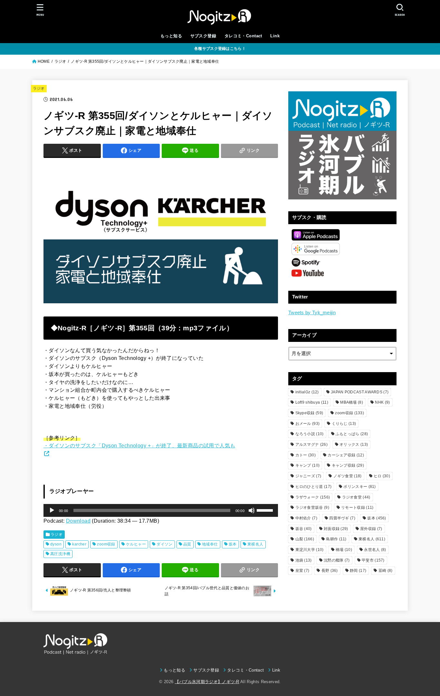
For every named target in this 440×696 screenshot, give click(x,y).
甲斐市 (373, 560)
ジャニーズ (308, 476)
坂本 (233, 544)
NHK (382, 402)
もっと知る (171, 35)
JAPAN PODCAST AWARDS (359, 392)
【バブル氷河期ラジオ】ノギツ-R (207, 681)
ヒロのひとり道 (313, 486)
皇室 (302, 570)
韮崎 (385, 570)
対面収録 (336, 529)
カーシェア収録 (346, 455)
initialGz (307, 392)
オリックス (354, 444)
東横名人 (255, 544)
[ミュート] (251, 510)
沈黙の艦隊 (337, 560)
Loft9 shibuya (311, 402)
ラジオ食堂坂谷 (312, 507)
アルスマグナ (311, 444)
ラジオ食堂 (356, 497)
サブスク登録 (203, 35)
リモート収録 (357, 507)
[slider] (266, 510)
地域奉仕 (210, 544)
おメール (307, 423)
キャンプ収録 (348, 465)
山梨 (304, 539)
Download (78, 521)
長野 (329, 570)
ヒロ (382, 476)
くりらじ (344, 423)
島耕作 (336, 539)
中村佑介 (306, 518)
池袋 (303, 560)
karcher (79, 544)
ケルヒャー (136, 544)
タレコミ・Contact (243, 35)
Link (275, 35)
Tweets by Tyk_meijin (312, 312)
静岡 (358, 570)
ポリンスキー (359, 486)
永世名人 (375, 549)
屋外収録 (371, 529)
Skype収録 (309, 413)
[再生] (52, 510)
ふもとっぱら (352, 434)
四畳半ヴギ (342, 518)
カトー (305, 455)
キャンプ (307, 465)
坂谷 (303, 529)
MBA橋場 (351, 402)
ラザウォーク (312, 497)
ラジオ (39, 88)
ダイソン (165, 544)
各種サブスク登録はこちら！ (220, 48)
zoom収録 (106, 544)
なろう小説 (309, 434)
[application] (160, 510)
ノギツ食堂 (347, 476)
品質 (187, 544)
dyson (56, 544)
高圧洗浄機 (60, 554)
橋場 (344, 549)
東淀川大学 (309, 549)
